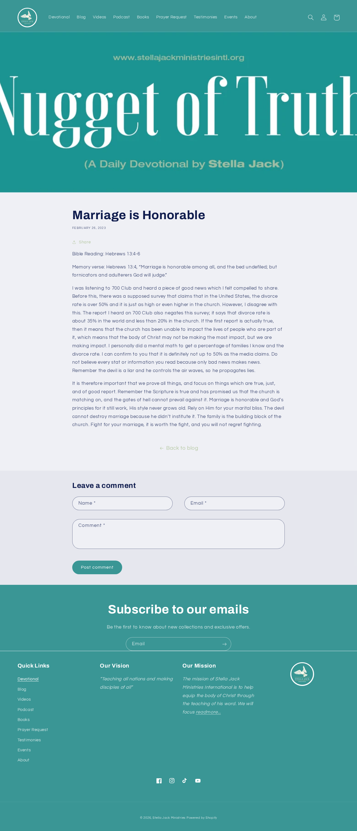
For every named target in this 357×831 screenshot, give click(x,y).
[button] (311, 17)
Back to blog (182, 448)
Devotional (28, 679)
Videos (24, 699)
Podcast (26, 710)
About (24, 760)
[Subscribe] (224, 644)
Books (24, 720)
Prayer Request (33, 730)
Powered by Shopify (202, 817)
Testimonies (29, 740)
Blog (22, 689)
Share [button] (85, 242)
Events (24, 750)
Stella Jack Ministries (169, 817)
